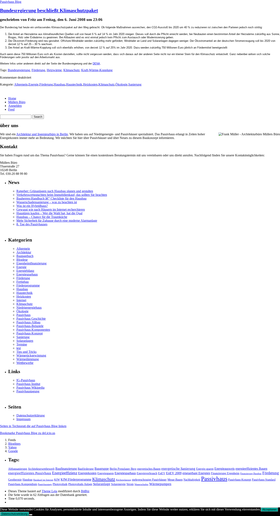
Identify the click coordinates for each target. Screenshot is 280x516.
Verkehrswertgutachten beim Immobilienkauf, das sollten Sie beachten (61, 194)
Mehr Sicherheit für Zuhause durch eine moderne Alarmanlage (56, 220)
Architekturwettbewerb (41, 468)
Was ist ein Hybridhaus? (32, 206)
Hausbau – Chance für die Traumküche (41, 217)
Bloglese (22, 259)
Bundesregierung (19, 70)
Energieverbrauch (147, 473)
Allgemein (21, 84)
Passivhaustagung (27, 391)
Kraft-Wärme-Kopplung (97, 70)
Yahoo (12, 447)
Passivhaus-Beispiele (29, 326)
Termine (21, 344)
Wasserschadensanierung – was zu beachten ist (46, 202)
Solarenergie (118, 484)
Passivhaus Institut (28, 384)
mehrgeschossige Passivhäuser (149, 479)
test (18, 348)
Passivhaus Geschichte (31, 318)
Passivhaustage (45, 484)
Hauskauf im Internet (43, 480)
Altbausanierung (17, 468)
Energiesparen (105, 473)
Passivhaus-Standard (263, 479)
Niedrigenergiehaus (29, 307)
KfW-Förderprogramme (76, 479)
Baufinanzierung (66, 468)
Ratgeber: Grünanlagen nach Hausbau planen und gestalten (54, 191)
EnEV (161, 473)
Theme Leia (49, 491)
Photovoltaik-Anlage (80, 484)
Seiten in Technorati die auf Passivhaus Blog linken (33, 426)
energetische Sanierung (178, 469)
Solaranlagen (24, 340)
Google (13, 451)
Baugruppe (101, 468)
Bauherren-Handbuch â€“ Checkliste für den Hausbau (51, 198)
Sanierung (134, 84)
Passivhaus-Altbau (28, 322)
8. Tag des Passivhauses (31, 224)
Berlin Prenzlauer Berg (123, 468)
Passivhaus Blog (10, 1)
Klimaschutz (71, 70)
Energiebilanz (25, 270)
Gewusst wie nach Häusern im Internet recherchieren (50, 209)
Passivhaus (23, 315)
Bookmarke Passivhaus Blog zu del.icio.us (27, 433)
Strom (130, 484)
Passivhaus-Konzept (29, 333)
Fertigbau (22, 281)
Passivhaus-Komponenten (33, 329)
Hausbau (59, 84)
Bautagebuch (24, 256)
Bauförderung (86, 468)
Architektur (23, 252)
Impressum (23, 419)
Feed (11, 109)
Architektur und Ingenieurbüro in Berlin (42, 134)
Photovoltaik (60, 484)
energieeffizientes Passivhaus (29, 473)
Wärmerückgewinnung (31, 355)
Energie (33, 84)
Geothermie (15, 479)
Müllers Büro (16, 102)
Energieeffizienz (64, 473)
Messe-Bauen (175, 479)
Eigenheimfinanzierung (31, 263)
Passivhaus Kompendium (22, 484)
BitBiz (85, 491)
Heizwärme (54, 70)
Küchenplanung (123, 480)
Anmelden (15, 105)
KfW (57, 479)
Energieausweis (224, 468)
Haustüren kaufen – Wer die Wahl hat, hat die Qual (49, 213)
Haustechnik (74, 84)
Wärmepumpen (160, 484)
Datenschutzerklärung (30, 415)
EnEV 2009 (174, 473)
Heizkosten (90, 84)
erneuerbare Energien (196, 473)
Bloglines (14, 443)
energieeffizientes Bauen (251, 468)
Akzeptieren (269, 509)
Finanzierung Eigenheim (225, 473)
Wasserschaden (141, 484)
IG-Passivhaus (25, 380)
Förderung (38, 70)
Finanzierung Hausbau (251, 473)
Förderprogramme (28, 285)
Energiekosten (87, 473)
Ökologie (121, 84)
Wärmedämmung (27, 359)
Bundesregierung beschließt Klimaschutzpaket (49, 10)
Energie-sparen (205, 468)
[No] (30, 514)
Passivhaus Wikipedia (30, 387)
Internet (21, 300)
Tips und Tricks (26, 351)
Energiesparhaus (27, 274)
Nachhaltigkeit (191, 479)
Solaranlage (101, 484)
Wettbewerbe (24, 363)
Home (12, 98)
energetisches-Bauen (148, 468)
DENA (96, 63)
